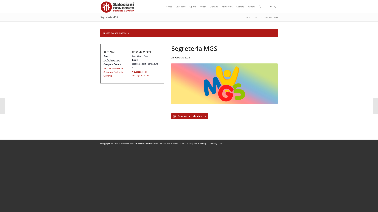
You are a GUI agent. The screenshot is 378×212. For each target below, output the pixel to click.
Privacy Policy (199, 144)
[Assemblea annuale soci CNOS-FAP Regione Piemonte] (375, 106)
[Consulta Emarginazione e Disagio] (2, 106)
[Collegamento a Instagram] (275, 6)
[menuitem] (169, 6)
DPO (221, 144)
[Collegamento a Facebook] (271, 6)
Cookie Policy (211, 144)
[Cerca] (260, 6)
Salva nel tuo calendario (190, 116)
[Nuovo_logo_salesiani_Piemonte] (117, 6)
